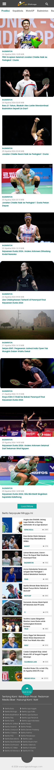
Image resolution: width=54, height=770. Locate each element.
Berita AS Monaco (12, 750)
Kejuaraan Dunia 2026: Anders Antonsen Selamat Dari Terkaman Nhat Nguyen (25, 447)
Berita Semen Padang (30, 729)
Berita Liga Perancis (30, 717)
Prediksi (5, 11)
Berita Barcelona (12, 738)
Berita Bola (9, 708)
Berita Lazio (27, 738)
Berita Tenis (9, 720)
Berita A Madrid (29, 747)
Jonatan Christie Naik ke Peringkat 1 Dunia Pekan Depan (25, 204)
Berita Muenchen (30, 741)
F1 (25, 612)
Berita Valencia (29, 744)
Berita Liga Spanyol (30, 714)
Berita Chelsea (11, 732)
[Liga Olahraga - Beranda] (27, 3)
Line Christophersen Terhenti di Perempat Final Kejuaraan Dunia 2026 (24, 301)
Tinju (26, 628)
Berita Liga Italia (28, 711)
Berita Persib (26, 723)
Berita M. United (11, 723)
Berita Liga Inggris (29, 708)
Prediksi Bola (29, 678)
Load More (27, 506)
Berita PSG (9, 735)
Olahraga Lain (30, 661)
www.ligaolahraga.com (30, 766)
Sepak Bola (28, 529)
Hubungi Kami (24, 699)
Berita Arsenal (10, 726)
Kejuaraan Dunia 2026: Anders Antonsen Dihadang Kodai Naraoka (26, 252)
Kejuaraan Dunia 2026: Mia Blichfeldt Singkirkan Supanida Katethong (24, 495)
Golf (26, 645)
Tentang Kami (9, 696)
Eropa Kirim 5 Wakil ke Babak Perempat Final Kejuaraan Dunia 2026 (23, 398)
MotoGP (30, 11)
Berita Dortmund (12, 744)
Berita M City (28, 750)
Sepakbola (18, 11)
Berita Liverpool (11, 729)
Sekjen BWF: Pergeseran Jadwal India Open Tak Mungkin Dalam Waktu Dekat (25, 350)
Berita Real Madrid (12, 741)
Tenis (26, 579)
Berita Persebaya (28, 735)
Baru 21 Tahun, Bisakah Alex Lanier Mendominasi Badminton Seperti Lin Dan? (25, 107)
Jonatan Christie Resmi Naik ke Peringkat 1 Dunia (25, 154)
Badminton (42, 11)
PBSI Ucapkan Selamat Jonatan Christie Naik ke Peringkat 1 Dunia (24, 58)
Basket (27, 546)
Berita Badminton (12, 714)
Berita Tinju (9, 717)
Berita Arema (26, 732)
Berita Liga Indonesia (30, 720)
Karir (36, 699)
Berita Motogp (11, 711)
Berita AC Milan (11, 747)
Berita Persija (26, 726)
